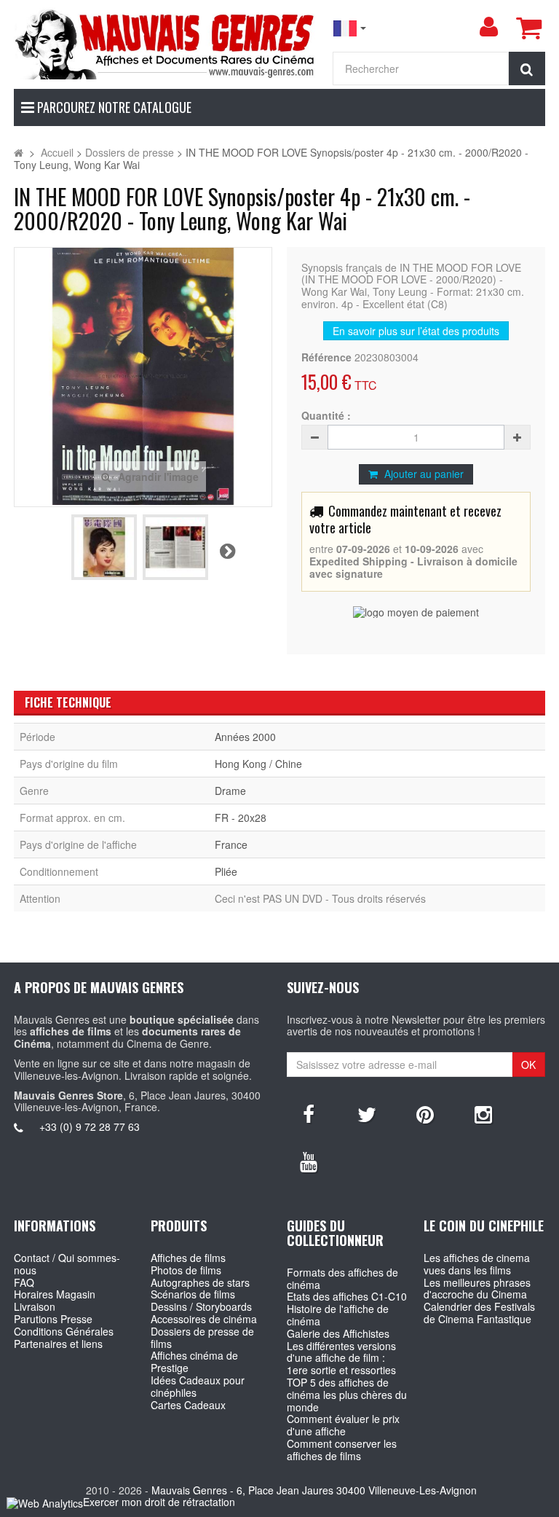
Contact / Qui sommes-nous (67, 1263)
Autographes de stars (200, 1282)
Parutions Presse (53, 1319)
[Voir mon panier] (528, 27)
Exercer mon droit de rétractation (159, 1501)
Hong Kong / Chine (258, 763)
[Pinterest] (425, 1113)
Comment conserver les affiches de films (342, 1449)
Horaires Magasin (54, 1294)
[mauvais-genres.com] (165, 43)
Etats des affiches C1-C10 (347, 1296)
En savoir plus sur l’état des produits (416, 331)
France (231, 844)
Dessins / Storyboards (201, 1306)
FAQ (24, 1282)
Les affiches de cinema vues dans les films (477, 1263)
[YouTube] (308, 1161)
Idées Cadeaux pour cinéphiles (198, 1386)
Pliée (226, 871)
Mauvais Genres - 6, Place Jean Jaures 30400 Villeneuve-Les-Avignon (314, 1490)
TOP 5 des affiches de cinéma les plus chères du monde (347, 1394)
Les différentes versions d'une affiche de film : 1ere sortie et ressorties (341, 1358)
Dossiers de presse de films (202, 1337)
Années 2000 (245, 736)
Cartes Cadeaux (188, 1405)
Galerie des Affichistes (338, 1333)
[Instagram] (483, 1113)
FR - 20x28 (240, 817)
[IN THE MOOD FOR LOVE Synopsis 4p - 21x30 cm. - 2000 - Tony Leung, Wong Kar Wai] (104, 547)
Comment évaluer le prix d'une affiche (343, 1424)
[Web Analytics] (45, 1503)
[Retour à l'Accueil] (18, 152)
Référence (326, 357)
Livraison (34, 1306)
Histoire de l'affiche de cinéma (338, 1314)
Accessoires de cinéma (204, 1319)
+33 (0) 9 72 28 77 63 (89, 1126)
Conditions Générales (64, 1331)
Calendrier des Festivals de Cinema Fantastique (479, 1312)
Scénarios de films (193, 1294)
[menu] (488, 27)
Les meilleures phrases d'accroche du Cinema (477, 1288)
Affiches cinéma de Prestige (194, 1361)
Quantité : (326, 415)
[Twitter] (367, 1113)
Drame (230, 790)
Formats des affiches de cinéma (342, 1278)
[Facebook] (308, 1113)
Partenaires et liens (58, 1343)
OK (528, 1064)
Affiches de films (188, 1257)
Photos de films (186, 1270)
